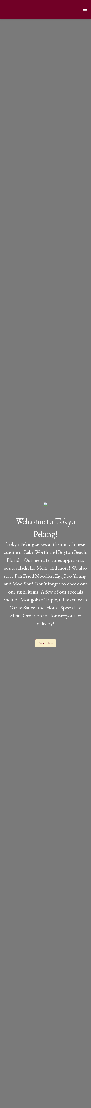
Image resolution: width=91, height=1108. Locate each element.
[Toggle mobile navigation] (84, 9)
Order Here (46, 643)
